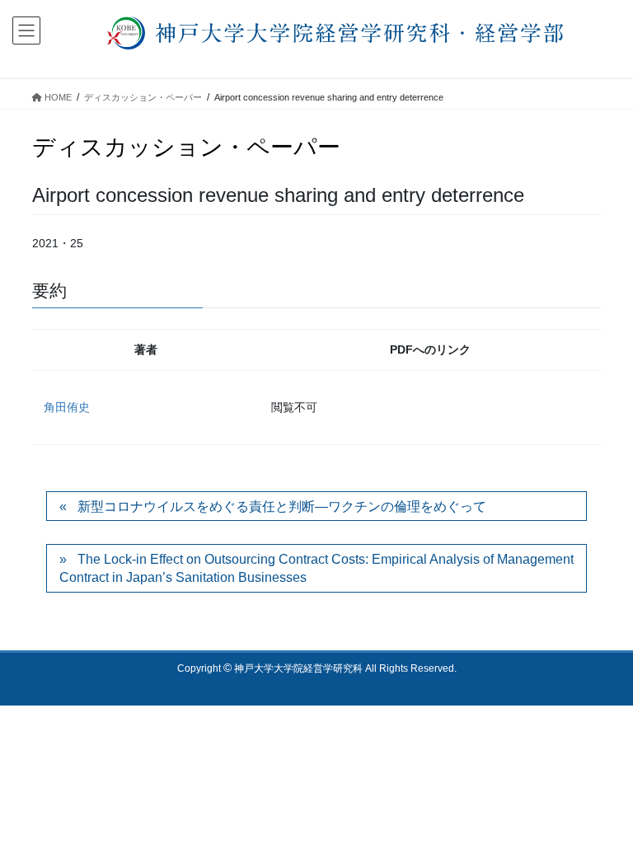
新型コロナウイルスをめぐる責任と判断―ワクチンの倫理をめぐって (281, 506)
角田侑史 (67, 407)
